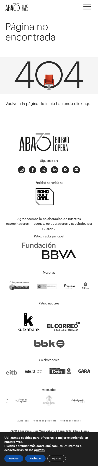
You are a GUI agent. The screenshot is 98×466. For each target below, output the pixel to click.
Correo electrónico (76, 169)
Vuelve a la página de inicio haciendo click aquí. (49, 103)
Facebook (32, 169)
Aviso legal (23, 420)
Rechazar (35, 458)
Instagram (21, 169)
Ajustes (56, 458)
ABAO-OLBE (19, 7)
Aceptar (14, 458)
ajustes (39, 450)
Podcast (65, 169)
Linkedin (54, 169)
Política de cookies (70, 420)
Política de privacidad (44, 420)
